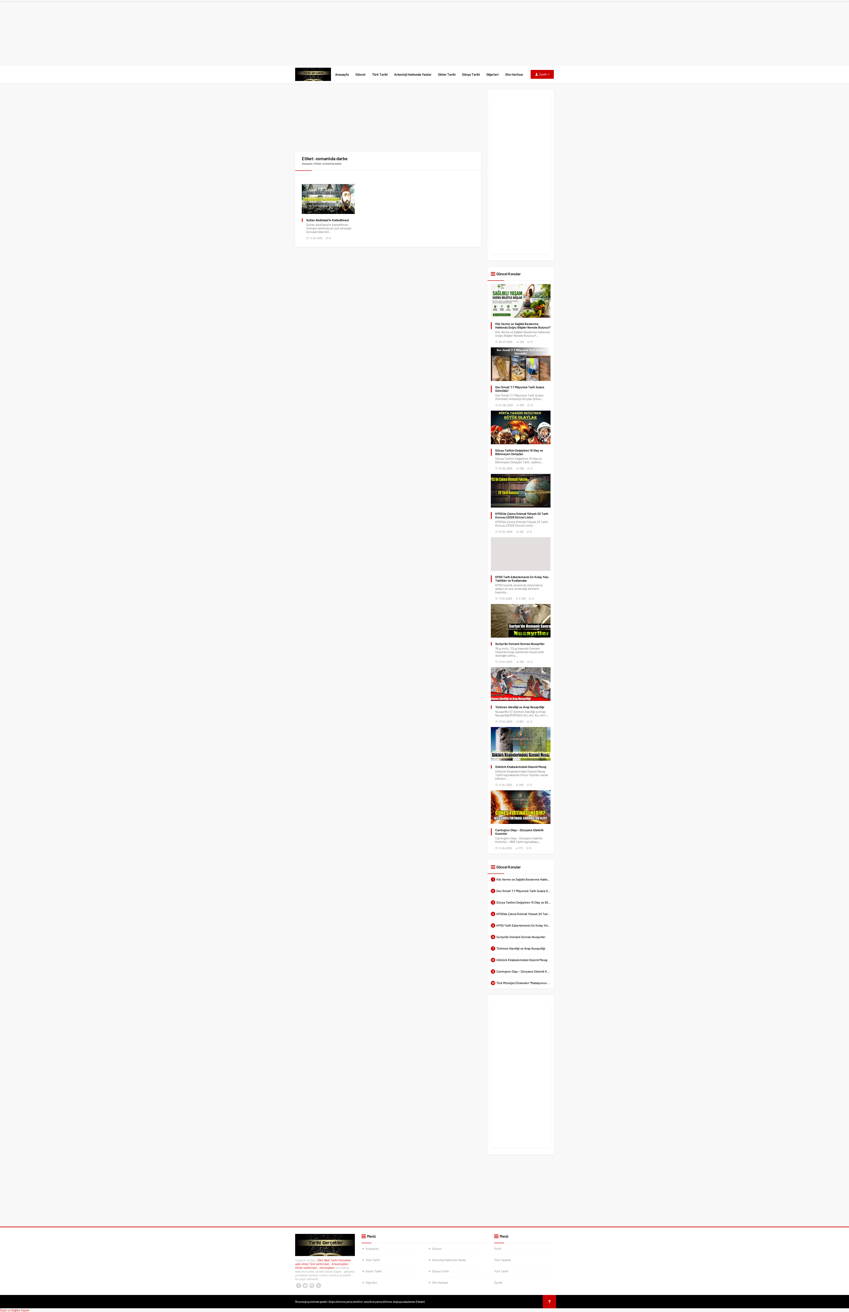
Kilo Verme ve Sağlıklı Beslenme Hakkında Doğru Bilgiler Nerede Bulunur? (523, 325)
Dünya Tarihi (471, 74)
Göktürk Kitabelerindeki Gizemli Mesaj (520, 767)
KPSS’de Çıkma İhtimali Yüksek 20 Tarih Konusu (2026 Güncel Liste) (521, 515)
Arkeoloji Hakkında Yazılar (413, 74)
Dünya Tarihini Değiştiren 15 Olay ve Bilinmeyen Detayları (519, 452)
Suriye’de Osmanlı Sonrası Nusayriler (520, 644)
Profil (497, 1248)
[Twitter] (305, 1285)
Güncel (360, 74)
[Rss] (318, 1285)
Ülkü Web (323, 1260)
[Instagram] (311, 1285)
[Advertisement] (424, 33)
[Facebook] (298, 1285)
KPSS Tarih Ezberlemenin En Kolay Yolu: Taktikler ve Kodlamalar (522, 578)
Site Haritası (514, 74)
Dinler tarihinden (306, 1268)
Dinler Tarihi (446, 74)
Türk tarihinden (319, 1264)
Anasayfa (342, 74)
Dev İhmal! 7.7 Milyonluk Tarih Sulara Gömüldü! (519, 388)
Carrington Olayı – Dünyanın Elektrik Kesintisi (519, 831)
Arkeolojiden (340, 1264)
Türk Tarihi (380, 74)
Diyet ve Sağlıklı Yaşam (15, 1310)
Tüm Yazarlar (502, 1260)
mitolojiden (327, 1268)
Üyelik (498, 1282)
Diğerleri (492, 74)
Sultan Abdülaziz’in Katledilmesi (327, 220)
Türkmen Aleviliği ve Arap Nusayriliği (519, 707)
